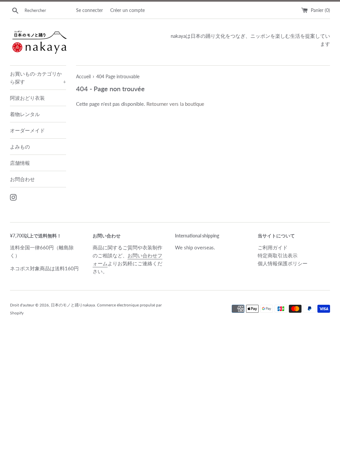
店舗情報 (20, 163)
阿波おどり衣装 (27, 98)
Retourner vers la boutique (175, 104)
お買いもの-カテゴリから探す (38, 78)
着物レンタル (25, 114)
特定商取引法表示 (278, 255)
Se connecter (89, 10)
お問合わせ (22, 179)
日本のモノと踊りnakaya (73, 304)
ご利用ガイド (273, 247)
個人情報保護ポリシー (282, 263)
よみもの (20, 147)
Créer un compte (127, 10)
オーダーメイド (27, 130)
